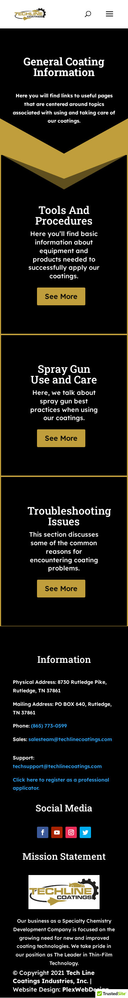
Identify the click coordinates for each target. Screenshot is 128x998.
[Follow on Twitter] (85, 832)
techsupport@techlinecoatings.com (57, 766)
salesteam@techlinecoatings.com (70, 739)
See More (61, 296)
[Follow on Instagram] (71, 832)
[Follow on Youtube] (57, 832)
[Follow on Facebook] (42, 832)
